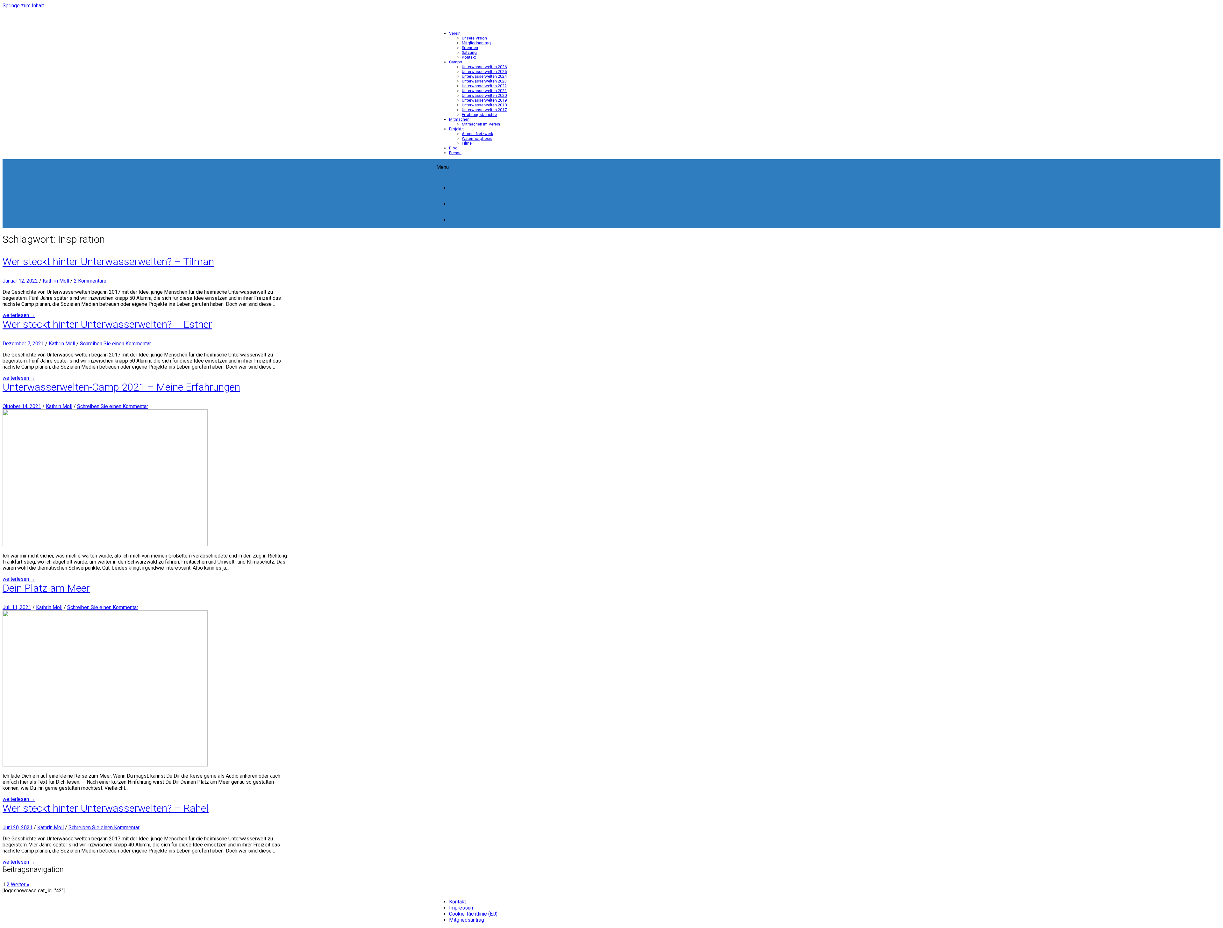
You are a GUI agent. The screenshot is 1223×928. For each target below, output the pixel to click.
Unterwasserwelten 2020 (484, 95)
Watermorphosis (477, 138)
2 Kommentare (90, 281)
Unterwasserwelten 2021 (484, 90)
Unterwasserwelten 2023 (484, 81)
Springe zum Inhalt (23, 6)
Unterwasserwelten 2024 (484, 76)
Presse (455, 152)
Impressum (462, 908)
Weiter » (20, 884)
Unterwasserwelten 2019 (484, 100)
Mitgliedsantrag (476, 42)
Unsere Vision (474, 38)
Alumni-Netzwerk (477, 133)
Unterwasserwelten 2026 (484, 66)
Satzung (469, 52)
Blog (453, 148)
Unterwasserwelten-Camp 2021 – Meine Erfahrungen (121, 387)
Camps (455, 62)
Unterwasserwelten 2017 (484, 109)
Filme (467, 143)
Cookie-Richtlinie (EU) (473, 914)
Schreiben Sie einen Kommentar (115, 344)
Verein (455, 33)
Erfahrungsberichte (479, 114)
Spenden (470, 47)
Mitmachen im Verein (481, 124)
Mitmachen (459, 119)
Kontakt (469, 57)
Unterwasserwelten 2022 (484, 85)
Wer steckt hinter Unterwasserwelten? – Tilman (108, 261)
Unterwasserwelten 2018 (484, 105)
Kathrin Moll (56, 281)
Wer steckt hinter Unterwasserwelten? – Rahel (106, 808)
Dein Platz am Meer (46, 588)
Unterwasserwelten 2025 (484, 71)
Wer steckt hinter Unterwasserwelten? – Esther (107, 324)
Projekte (456, 128)
